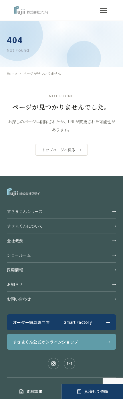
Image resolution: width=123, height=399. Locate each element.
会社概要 (61, 240)
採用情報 (61, 270)
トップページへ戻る (61, 149)
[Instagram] (53, 363)
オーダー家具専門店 (61, 322)
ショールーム (61, 255)
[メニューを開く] (103, 10)
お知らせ (61, 284)
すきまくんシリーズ (61, 211)
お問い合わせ (61, 299)
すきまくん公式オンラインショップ (61, 342)
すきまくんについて (61, 226)
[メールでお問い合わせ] (69, 363)
